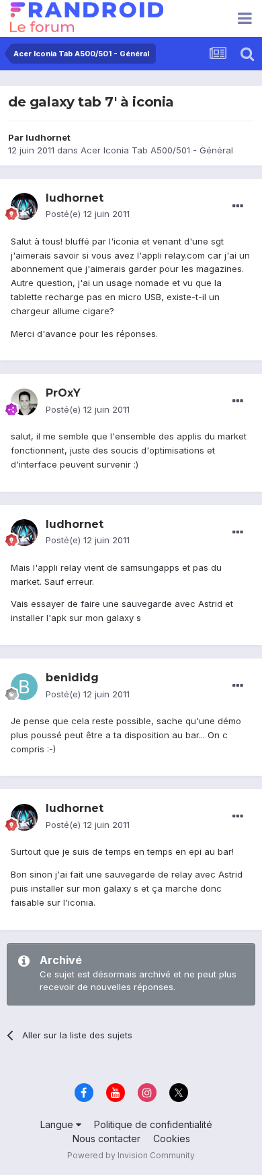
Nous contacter (106, 1138)
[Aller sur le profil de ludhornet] (24, 206)
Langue (58, 1124)
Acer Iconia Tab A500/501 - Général (157, 150)
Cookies (171, 1138)
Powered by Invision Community (131, 1155)
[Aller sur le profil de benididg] (24, 686)
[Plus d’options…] (237, 206)
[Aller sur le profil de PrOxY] (24, 402)
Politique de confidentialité (153, 1124)
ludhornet (48, 137)
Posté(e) (88, 213)
